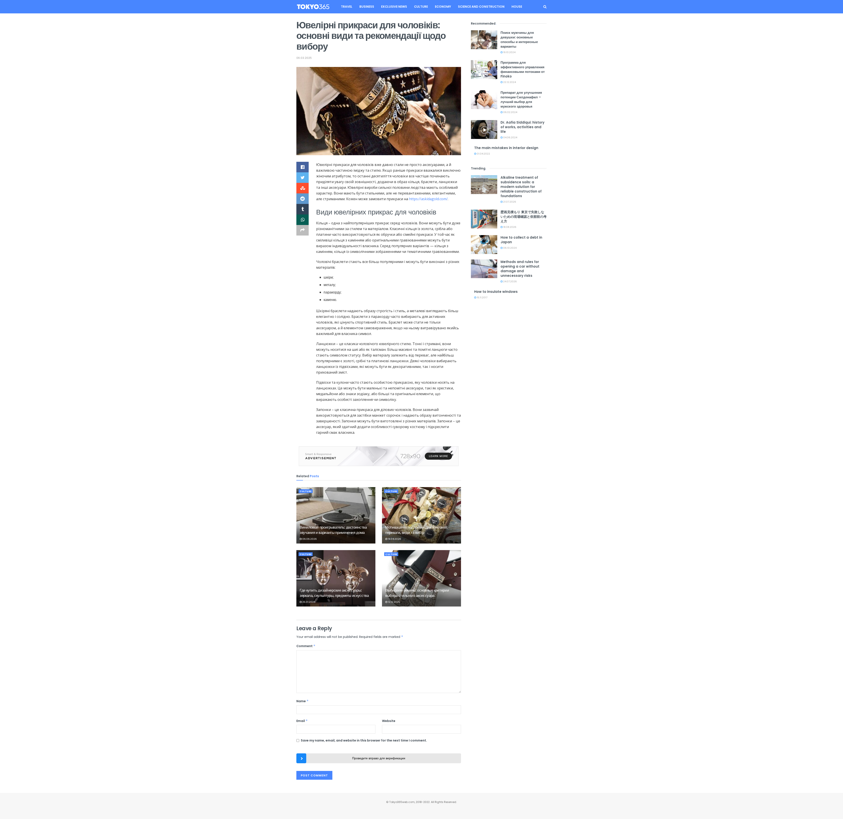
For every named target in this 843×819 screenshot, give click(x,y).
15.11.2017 (481, 297)
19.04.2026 (394, 539)
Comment (305, 646)
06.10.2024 (510, 248)
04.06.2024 (510, 137)
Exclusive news (394, 6)
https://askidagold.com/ (428, 198)
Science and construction (481, 6)
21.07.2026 (509, 201)
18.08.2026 (509, 227)
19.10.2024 (509, 52)
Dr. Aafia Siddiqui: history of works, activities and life (522, 127)
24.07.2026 (510, 281)
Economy (443, 6)
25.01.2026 (308, 602)
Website (388, 721)
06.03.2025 (304, 58)
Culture (421, 6)
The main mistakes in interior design (506, 148)
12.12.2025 (393, 602)
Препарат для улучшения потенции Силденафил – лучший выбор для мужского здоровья (521, 99)
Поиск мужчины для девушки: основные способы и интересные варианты (519, 39)
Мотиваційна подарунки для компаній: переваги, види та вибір (416, 530)
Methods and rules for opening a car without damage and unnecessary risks (520, 268)
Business (366, 6)
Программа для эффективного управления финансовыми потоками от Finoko (523, 69)
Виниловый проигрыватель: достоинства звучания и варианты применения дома (333, 530)
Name (302, 701)
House (517, 6)
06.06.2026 (309, 539)
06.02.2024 (510, 112)
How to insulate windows (496, 291)
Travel (346, 6)
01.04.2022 (483, 153)
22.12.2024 (509, 82)
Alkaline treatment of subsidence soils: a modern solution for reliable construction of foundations (521, 186)
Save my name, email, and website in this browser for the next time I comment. (364, 740)
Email (302, 721)
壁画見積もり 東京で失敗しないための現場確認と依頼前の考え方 (524, 216)
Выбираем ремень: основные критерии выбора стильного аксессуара (417, 593)
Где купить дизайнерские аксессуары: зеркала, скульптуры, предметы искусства (334, 593)
